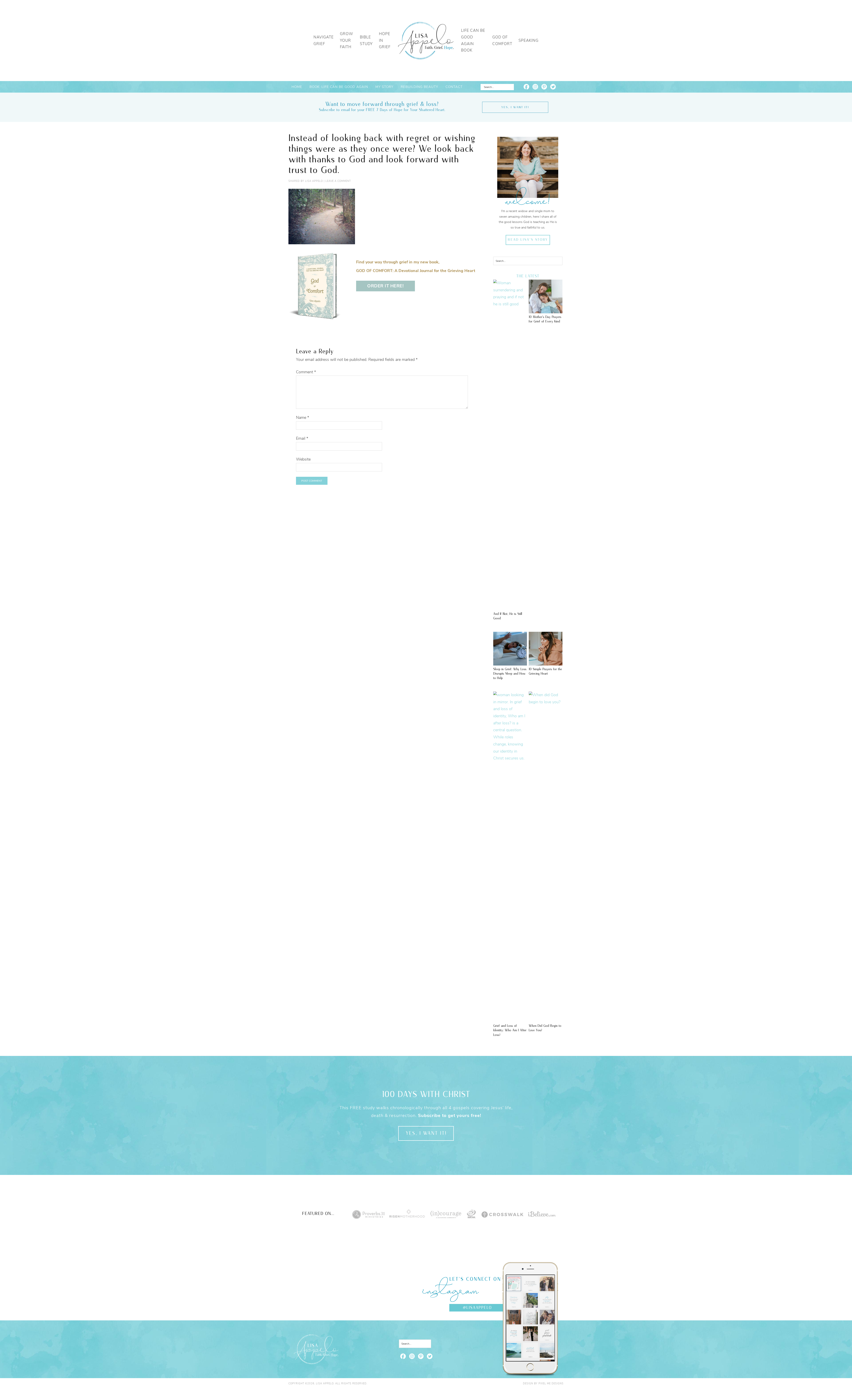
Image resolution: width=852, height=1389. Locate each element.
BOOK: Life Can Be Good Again (339, 87)
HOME (297, 87)
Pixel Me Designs (551, 1383)
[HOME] (426, 40)
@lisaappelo (477, 1308)
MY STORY (384, 87)
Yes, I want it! (515, 107)
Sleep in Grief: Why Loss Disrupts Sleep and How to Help (510, 673)
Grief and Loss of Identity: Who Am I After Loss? (510, 1030)
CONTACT (454, 87)
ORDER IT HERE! (385, 286)
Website (303, 459)
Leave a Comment (338, 181)
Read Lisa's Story (528, 240)
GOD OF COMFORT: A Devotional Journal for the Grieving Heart (415, 270)
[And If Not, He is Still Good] (510, 304)
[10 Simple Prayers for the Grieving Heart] (545, 663)
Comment (306, 372)
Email (302, 438)
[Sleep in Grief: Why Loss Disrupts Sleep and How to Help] (510, 663)
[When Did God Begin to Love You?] (545, 702)
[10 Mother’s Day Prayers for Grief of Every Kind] (545, 311)
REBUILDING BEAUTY (419, 87)
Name (302, 417)
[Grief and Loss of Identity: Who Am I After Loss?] (510, 758)
